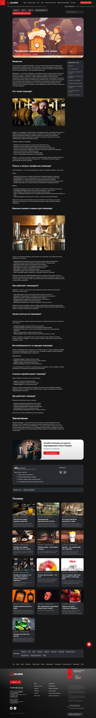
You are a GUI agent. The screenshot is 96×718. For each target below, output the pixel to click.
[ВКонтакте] (60, 472)
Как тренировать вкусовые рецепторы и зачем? (30, 481)
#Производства (67, 664)
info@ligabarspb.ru (14, 696)
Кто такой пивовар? (73, 68)
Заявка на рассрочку (54, 695)
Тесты (42, 2)
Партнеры (36, 690)
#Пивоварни (76, 664)
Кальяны (47, 651)
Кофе (34, 651)
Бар (29, 651)
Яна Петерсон (22, 468)
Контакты (73, 2)
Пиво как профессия (41, 10)
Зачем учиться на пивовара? (75, 83)
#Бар (17, 664)
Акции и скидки (52, 690)
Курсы (24, 2)
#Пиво (22, 664)
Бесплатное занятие (51, 2)
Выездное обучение (53, 688)
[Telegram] (64, 472)
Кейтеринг (61, 651)
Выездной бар (52, 686)
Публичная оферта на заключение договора (76, 708)
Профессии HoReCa (36, 655)
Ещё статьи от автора (20, 472)
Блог (38, 2)
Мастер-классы (32, 2)
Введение (70, 66)
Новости (23, 651)
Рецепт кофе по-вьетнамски (25, 474)
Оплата (14, 682)
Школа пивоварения (51, 453)
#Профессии (58, 664)
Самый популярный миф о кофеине (27, 477)
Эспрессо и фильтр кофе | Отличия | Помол (29, 479)
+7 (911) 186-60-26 (69, 6)
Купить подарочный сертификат (78, 677)
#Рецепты (28, 664)
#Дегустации (35, 664)
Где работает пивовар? (74, 94)
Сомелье (39, 651)
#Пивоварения (49, 664)
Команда (36, 688)
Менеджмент (24, 655)
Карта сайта (37, 695)
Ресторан (53, 651)
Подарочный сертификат (63, 2)
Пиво (30, 10)
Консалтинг (51, 683)
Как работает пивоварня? (74, 80)
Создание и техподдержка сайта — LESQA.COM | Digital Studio (75, 714)
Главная (16, 10)
